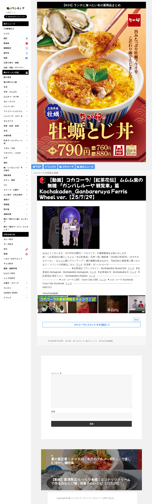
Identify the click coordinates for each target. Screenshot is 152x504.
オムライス (8, 120)
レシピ (6, 33)
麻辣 (5, 253)
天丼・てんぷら (10, 91)
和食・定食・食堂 (11, 125)
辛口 (5, 248)
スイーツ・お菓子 (11, 189)
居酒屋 (6, 204)
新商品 (6, 43)
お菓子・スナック (11, 283)
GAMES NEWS (11, 292)
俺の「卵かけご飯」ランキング (16, 220)
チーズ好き (8, 244)
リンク (79, 264)
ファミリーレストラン (13, 111)
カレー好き (8, 239)
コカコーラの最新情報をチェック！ (66, 299)
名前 (53, 411)
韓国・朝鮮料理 (10, 268)
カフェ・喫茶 (9, 180)
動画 (136, 319)
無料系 (6, 52)
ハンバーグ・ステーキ (13, 116)
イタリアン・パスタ (12, 152)
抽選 (5, 57)
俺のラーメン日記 (11, 72)
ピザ (5, 157)
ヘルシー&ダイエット (13, 258)
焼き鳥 (6, 209)
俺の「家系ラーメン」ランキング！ (16, 228)
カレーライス (9, 101)
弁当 (5, 130)
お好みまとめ (9, 234)
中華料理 (7, 135)
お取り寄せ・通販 (11, 62)
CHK (69, 341)
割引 (5, 38)
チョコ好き (8, 263)
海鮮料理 (7, 214)
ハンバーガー (9, 106)
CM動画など (9, 28)
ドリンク (7, 297)
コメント (56, 373)
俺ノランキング (75, 498)
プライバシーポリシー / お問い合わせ (98, 498)
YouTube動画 (107, 341)
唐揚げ (6, 199)
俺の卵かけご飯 (10, 82)
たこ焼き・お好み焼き (13, 194)
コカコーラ (68, 166)
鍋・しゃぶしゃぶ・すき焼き (13, 169)
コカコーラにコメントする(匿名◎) (91, 324)
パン (5, 184)
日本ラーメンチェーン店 (13, 142)
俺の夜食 (7, 77)
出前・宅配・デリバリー (14, 67)
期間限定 (7, 48)
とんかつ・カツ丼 (11, 96)
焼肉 (5, 162)
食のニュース (9, 23)
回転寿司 (7, 175)
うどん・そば (9, 148)
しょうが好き (9, 278)
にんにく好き (9, 273)
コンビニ (7, 287)
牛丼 (5, 86)
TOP (38, 166)
